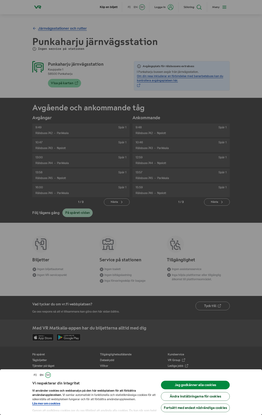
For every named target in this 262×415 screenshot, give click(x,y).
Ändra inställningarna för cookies (195, 396)
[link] (35, 375)
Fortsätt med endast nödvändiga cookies (195, 408)
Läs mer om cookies (46, 403)
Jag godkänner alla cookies (195, 385)
